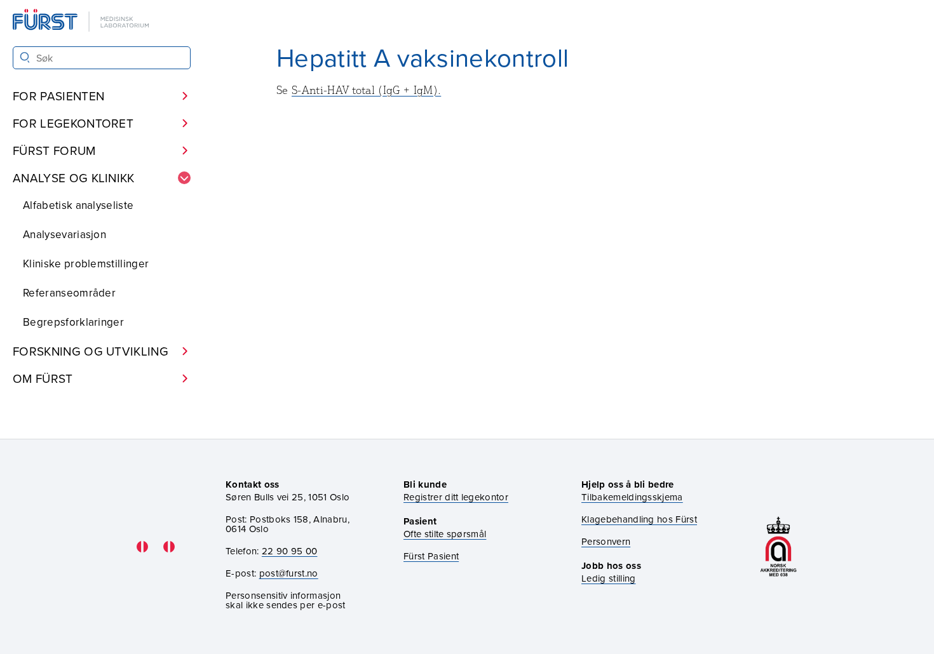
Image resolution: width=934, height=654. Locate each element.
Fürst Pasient (431, 556)
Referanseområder (69, 292)
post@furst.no (288, 573)
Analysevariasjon (64, 234)
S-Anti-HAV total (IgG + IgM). (366, 90)
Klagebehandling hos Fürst (639, 519)
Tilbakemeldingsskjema (632, 497)
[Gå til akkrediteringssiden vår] (778, 546)
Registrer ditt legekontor (455, 497)
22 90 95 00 (290, 550)
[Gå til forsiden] (82, 21)
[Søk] (25, 57)
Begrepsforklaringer (73, 322)
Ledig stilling (608, 578)
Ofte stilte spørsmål (444, 533)
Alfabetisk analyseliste (78, 205)
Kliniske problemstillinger (86, 263)
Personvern (605, 541)
